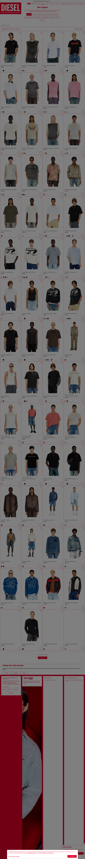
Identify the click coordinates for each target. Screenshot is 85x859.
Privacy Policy (43, 852)
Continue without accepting (13, 856)
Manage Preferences (32, 852)
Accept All (72, 856)
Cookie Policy (50, 852)
